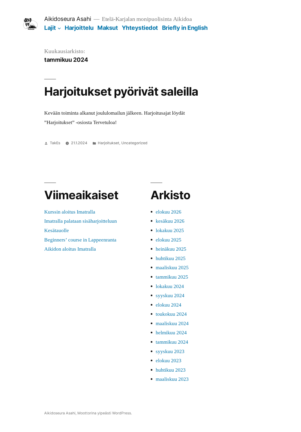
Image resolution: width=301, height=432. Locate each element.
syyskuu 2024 (170, 295)
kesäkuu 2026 (170, 221)
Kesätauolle (56, 230)
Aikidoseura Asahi (67, 18)
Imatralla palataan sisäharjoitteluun (80, 221)
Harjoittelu (79, 27)
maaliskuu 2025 (172, 267)
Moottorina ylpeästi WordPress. (104, 413)
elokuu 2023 (168, 360)
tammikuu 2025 (172, 277)
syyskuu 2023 (170, 351)
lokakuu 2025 (170, 230)
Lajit (50, 27)
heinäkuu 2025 (171, 249)
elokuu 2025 (168, 240)
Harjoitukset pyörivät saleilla (121, 91)
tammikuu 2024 (172, 342)
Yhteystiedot (140, 27)
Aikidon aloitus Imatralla (70, 249)
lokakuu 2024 (170, 286)
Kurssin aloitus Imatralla (69, 212)
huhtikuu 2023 (171, 370)
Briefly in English (185, 27)
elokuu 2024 (168, 305)
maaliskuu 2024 (172, 323)
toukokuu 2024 (171, 314)
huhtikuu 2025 (171, 258)
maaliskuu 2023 (172, 379)
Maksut (107, 27)
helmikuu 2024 (171, 332)
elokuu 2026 (168, 212)
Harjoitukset (108, 143)
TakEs (55, 143)
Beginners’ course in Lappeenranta (80, 240)
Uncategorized (134, 143)
